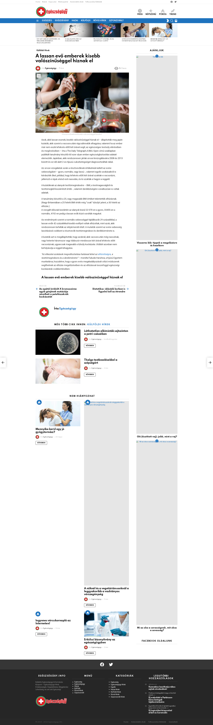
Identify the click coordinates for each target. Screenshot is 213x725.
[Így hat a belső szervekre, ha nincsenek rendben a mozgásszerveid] (50, 30)
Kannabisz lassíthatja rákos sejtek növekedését (162, 688)
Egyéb (113, 687)
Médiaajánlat (63, 2)
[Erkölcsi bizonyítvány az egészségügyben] (106, 624)
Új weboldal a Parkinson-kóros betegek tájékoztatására (161, 700)
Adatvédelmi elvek (76, 2)
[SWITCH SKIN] (167, 20)
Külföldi (85, 21)
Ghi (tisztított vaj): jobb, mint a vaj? (157, 436)
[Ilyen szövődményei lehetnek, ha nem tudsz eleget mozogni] (135, 30)
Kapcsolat (52, 2)
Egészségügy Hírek (118, 685)
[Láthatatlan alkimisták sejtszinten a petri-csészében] (58, 342)
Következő (176, 34)
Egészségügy (62, 21)
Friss (140, 14)
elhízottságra (104, 254)
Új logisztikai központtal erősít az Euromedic (160, 712)
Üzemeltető (173, 722)
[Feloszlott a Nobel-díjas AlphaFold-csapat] (106, 30)
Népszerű (150, 14)
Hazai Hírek (115, 689)
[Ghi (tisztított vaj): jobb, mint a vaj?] (157, 341)
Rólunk (44, 2)
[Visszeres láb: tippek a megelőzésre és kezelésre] (157, 148)
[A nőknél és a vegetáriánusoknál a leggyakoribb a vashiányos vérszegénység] (106, 493)
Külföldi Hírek (98, 324)
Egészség (47, 21)
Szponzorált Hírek (118, 697)
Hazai (75, 21)
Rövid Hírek (99, 21)
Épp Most (39, 402)
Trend (172, 14)
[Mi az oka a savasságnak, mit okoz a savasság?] (157, 532)
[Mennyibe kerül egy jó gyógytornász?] (163, 30)
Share (39, 76)
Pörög (163, 14)
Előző (37, 34)
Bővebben (90, 345)
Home (38, 2)
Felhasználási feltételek (93, 2)
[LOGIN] (176, 20)
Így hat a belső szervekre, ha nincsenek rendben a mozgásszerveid (48, 41)
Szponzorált (116, 21)
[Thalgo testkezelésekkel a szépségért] (58, 371)
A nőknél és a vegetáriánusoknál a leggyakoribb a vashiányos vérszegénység (106, 591)
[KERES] (171, 20)
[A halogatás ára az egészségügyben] (78, 30)
